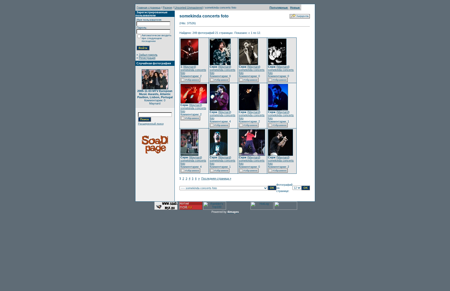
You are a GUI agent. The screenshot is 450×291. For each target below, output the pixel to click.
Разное (167, 7)
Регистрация (147, 57)
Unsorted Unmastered (188, 7)
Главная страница (148, 7)
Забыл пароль (148, 54)
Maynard (189, 66)
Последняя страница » (216, 178)
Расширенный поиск (151, 123)
